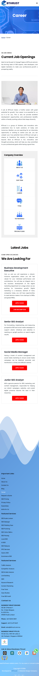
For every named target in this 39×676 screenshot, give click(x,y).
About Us (4, 488)
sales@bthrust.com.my (13, 633)
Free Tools (4, 596)
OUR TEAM (19, 187)
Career (3, 498)
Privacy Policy (5, 509)
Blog (2, 495)
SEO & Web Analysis (7, 578)
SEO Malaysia (5, 552)
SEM (2, 585)
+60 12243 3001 (11, 625)
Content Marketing (7, 592)
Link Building (5, 582)
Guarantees (5, 512)
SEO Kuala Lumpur (7, 525)
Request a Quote (6, 502)
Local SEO (4, 545)
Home (3, 44)
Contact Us (5, 491)
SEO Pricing (5, 505)
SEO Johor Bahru (6, 538)
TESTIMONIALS (19, 225)
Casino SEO (5, 559)
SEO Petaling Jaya (7, 531)
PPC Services (5, 556)
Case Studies (5, 599)
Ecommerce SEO (6, 562)
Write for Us (5, 516)
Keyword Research (7, 589)
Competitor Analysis (7, 575)
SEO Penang (5, 542)
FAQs (19, 212)
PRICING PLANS (19, 238)
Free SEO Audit (6, 602)
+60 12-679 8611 (12, 629)
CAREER (19, 199)
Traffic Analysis (6, 571)
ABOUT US (19, 174)
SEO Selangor (5, 528)
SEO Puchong (5, 535)
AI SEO (3, 549)
